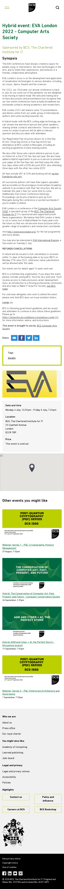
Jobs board (8, 758)
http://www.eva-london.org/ (21, 232)
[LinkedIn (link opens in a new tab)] (10, 873)
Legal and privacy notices (16, 771)
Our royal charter (11, 734)
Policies (6, 783)
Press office (8, 728)
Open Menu (7, 7)
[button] (32, 467)
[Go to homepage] (32, 7)
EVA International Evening (46, 240)
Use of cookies (9, 867)
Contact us (16, 797)
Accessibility (9, 777)
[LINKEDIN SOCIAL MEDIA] (36, 338)
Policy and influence (48, 799)
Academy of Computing (14, 747)
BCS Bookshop (48, 809)
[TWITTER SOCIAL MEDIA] (29, 338)
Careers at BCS (16, 809)
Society (12, 358)
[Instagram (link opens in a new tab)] (21, 873)
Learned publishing (12, 753)
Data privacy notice (11, 859)
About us (7, 723)
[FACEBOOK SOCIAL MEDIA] (21, 338)
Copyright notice (10, 863)
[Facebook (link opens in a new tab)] (4, 873)
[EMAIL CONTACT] (14, 338)
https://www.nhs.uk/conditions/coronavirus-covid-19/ (30, 317)
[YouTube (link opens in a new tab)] (15, 873)
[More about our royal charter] (13, 832)
